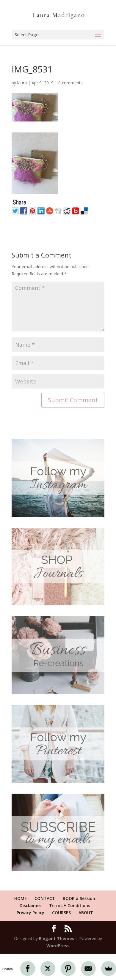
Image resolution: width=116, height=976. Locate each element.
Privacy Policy (30, 912)
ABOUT (86, 912)
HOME (20, 898)
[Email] (88, 968)
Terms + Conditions (69, 905)
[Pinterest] (68, 968)
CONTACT (45, 898)
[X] (47, 968)
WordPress (58, 945)
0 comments (70, 83)
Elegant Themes (56, 938)
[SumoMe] (108, 968)
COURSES (61, 912)
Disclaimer (30, 905)
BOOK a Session (79, 898)
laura (22, 83)
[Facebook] (27, 968)
